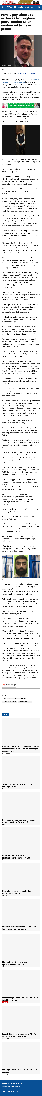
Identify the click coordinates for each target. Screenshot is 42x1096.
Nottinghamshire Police (24, 701)
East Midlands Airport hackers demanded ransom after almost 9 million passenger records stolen (20, 748)
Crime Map (16, 698)
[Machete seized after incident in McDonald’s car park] (21, 875)
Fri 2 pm (5, 1002)
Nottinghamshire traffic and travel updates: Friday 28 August (17, 963)
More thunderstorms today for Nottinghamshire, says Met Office (17, 856)
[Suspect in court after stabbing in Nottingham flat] (21, 768)
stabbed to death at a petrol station (20, 81)
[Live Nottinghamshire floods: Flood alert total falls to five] (21, 982)
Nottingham (13, 695)
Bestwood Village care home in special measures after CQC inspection (19, 821)
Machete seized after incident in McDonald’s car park (16, 892)
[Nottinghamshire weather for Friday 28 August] (21, 1054)
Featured (23, 698)
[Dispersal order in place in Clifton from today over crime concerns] (21, 911)
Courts (9, 698)
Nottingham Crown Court (10, 701)
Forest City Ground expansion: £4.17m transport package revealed (19, 1035)
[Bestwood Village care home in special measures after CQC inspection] (21, 804)
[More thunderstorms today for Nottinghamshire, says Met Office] (21, 839)
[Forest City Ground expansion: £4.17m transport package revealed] (21, 1018)
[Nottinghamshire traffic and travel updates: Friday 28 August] (21, 946)
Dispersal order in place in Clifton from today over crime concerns (19, 927)
